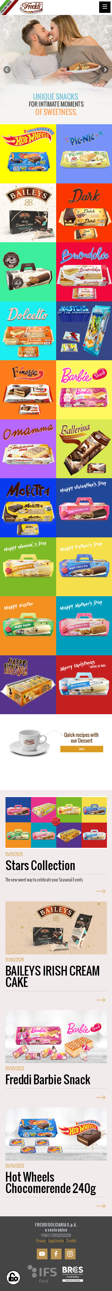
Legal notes (56, 1241)
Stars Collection (40, 865)
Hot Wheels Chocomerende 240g (50, 1182)
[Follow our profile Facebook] (56, 1254)
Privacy (41, 1241)
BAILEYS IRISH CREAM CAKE (52, 976)
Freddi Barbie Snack (47, 1079)
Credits (71, 1241)
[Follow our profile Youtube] (42, 1254)
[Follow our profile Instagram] (70, 1254)
